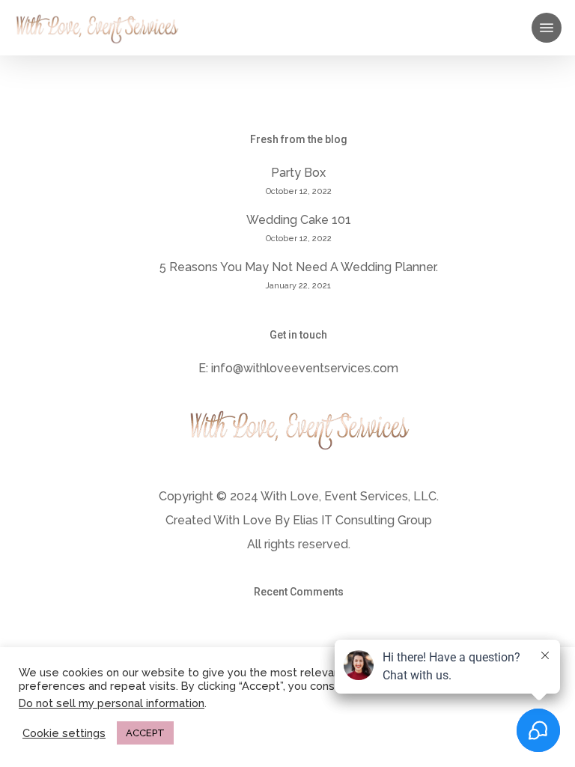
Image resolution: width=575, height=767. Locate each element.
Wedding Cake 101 (298, 220)
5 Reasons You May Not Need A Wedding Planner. (298, 267)
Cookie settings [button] (64, 733)
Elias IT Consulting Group (362, 520)
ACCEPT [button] (145, 733)
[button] (547, 27)
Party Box (298, 173)
